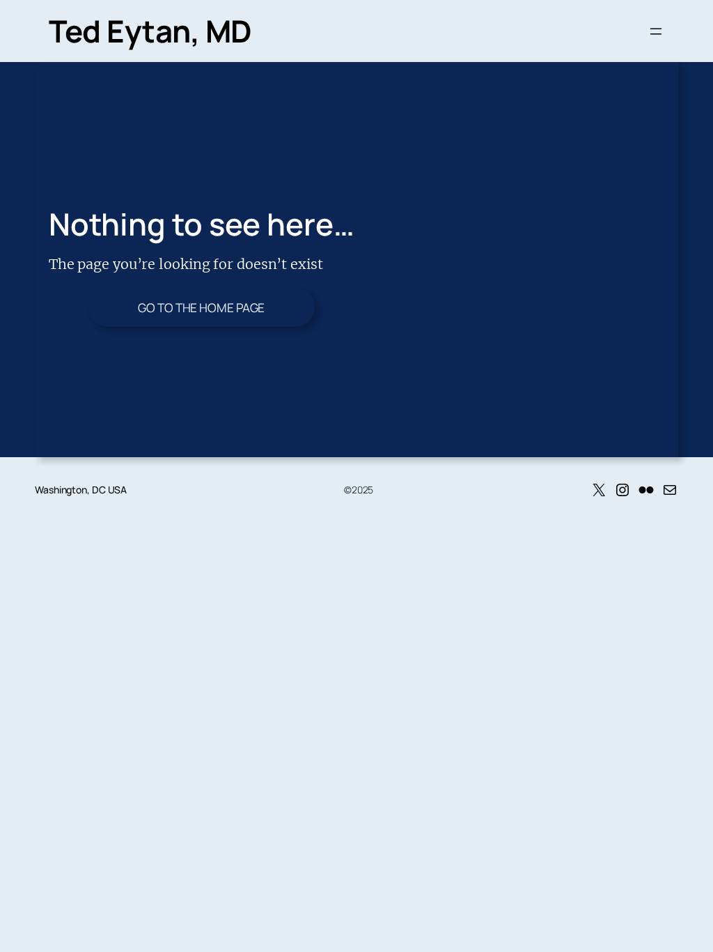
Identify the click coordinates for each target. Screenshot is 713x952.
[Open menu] (656, 31)
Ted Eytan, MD (150, 31)
